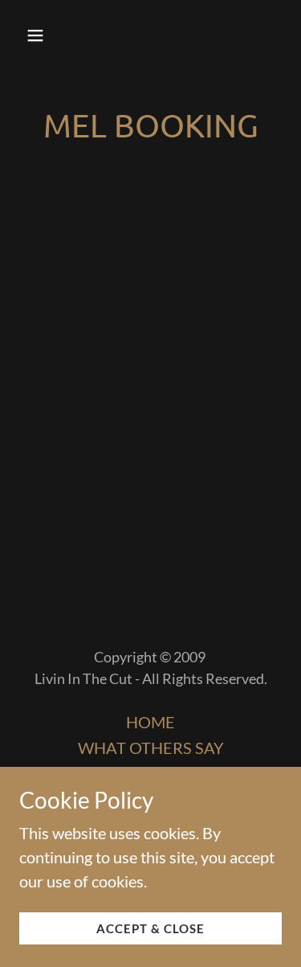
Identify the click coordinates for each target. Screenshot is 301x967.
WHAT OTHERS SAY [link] (151, 747)
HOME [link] (150, 721)
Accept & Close (150, 928)
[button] (49, 35)
